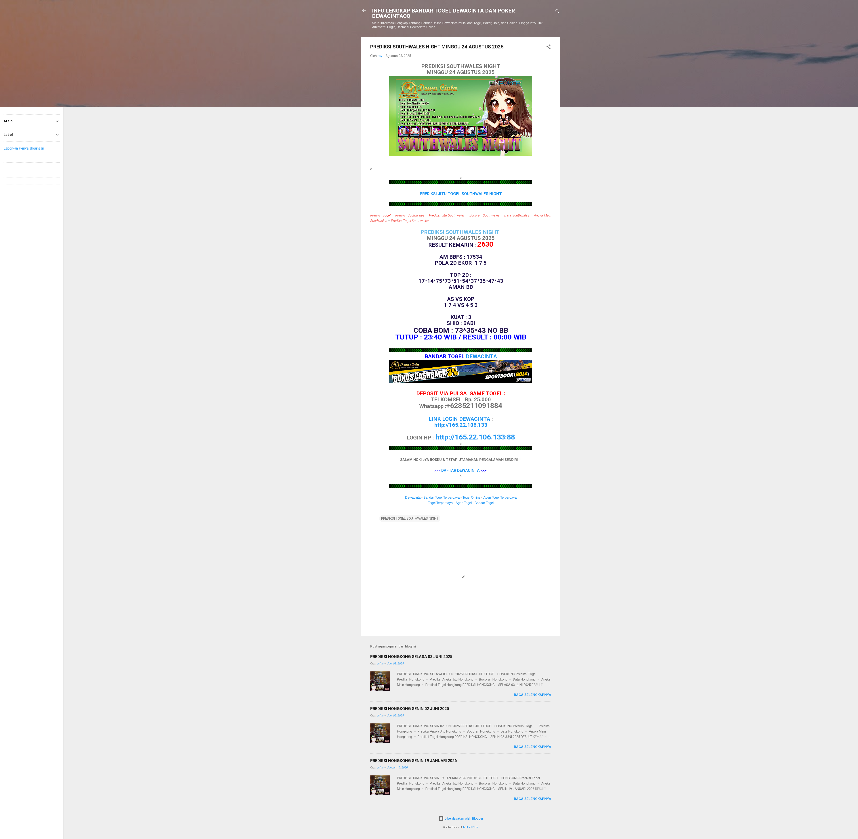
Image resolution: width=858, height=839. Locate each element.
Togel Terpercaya (440, 503)
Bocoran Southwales (484, 215)
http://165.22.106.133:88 (475, 437)
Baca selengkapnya (532, 695)
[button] (548, 47)
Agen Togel (464, 503)
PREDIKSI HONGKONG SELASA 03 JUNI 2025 (411, 656)
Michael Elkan (470, 827)
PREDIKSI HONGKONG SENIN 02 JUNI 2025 (409, 708)
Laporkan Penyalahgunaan (24, 148)
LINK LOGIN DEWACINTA (459, 419)
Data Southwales (516, 215)
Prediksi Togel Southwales (410, 221)
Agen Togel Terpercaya (500, 497)
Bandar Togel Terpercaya (441, 497)
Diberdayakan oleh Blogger (463, 818)
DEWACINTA (481, 356)
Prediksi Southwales (410, 215)
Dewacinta (413, 497)
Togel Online (471, 497)
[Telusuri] (557, 12)
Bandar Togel (484, 503)
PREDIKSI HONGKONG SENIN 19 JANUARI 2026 (413, 760)
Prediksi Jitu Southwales (447, 215)
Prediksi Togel (380, 215)
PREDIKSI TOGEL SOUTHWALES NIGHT (409, 518)
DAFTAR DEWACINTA (460, 470)
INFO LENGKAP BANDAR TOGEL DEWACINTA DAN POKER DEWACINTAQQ (443, 13)
